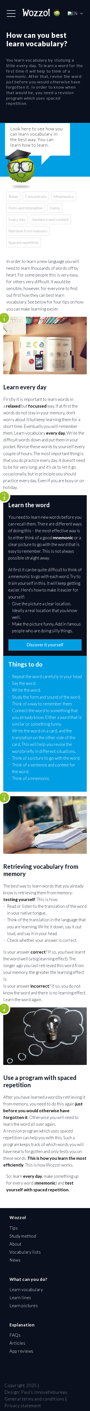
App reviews (22, 1351)
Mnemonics (64, 196)
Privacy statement (22, 1405)
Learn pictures (24, 1305)
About (16, 1244)
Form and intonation (25, 207)
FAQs (15, 1335)
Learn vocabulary (26, 1289)
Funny (55, 207)
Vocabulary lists (25, 1252)
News (15, 1260)
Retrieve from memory (27, 230)
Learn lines (20, 1297)
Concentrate (35, 196)
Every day (16, 219)
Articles (17, 1343)
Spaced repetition (23, 242)
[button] (11, 13)
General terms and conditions (34, 1398)
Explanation (22, 1324)
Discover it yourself (45, 644)
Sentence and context (50, 219)
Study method (23, 1236)
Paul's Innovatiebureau (44, 1392)
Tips (14, 1228)
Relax (13, 196)
